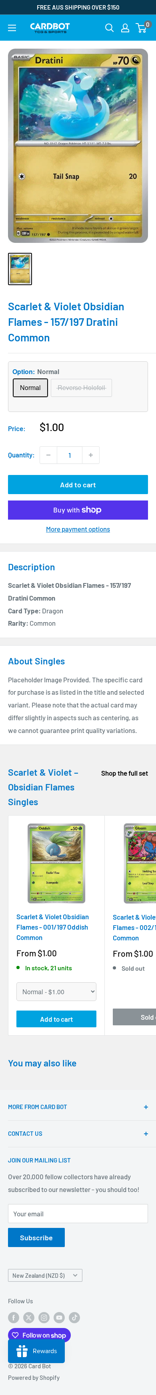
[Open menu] (12, 28)
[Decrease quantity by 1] (48, 455)
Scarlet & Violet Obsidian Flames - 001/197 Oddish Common (52, 927)
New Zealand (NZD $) (38, 1275)
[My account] (125, 28)
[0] (141, 28)
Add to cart (78, 484)
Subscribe (36, 1237)
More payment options (78, 529)
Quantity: (21, 455)
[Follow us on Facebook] (13, 1317)
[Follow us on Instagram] (44, 1317)
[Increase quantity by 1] (90, 455)
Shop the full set (124, 773)
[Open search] (109, 28)
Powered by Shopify (34, 1377)
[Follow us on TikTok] (74, 1317)
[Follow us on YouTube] (59, 1317)
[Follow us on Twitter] (28, 1317)
